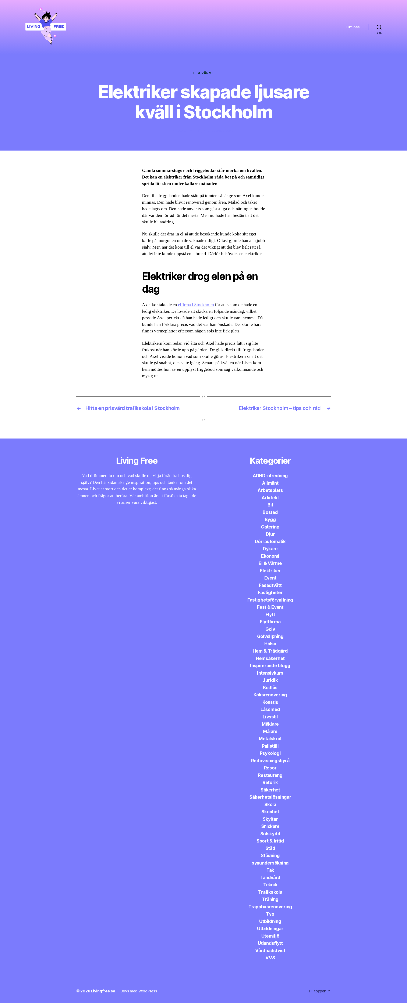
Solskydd (270, 833)
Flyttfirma (270, 621)
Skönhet (270, 811)
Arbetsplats (270, 490)
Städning (270, 855)
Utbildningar (270, 928)
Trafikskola (270, 892)
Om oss (353, 27)
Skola (270, 804)
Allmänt (270, 483)
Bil (270, 505)
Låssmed (270, 709)
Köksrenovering (270, 694)
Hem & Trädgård (270, 651)
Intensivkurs (270, 673)
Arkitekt (270, 497)
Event (270, 578)
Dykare (270, 548)
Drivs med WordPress (138, 991)
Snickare (270, 826)
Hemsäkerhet (270, 658)
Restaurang (270, 775)
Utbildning (270, 921)
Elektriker (270, 570)
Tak (270, 870)
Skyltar (270, 819)
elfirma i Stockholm (196, 305)
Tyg (270, 914)
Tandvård (270, 877)
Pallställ (270, 746)
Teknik (270, 884)
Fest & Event (270, 607)
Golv (270, 629)
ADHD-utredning (270, 475)
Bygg (270, 519)
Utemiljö (270, 936)
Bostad (270, 512)
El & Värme (203, 73)
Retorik (270, 782)
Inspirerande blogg (270, 665)
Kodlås (270, 687)
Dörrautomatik (270, 541)
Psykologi (270, 753)
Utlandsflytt (270, 943)
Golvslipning (270, 636)
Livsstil (270, 716)
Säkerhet (270, 790)
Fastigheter (270, 592)
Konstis (270, 702)
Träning (270, 899)
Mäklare (270, 724)
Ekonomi (270, 556)
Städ (270, 848)
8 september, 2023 (219, 131)
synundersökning (270, 863)
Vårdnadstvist (270, 950)
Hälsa (270, 643)
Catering (270, 527)
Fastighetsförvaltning (270, 600)
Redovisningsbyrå (270, 760)
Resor (270, 768)
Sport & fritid (270, 841)
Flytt (270, 614)
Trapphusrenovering (270, 906)
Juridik (270, 680)
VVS (270, 957)
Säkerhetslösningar (270, 797)
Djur (270, 534)
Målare (270, 731)
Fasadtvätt (270, 585)
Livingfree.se (103, 991)
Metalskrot (270, 738)
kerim (187, 131)
